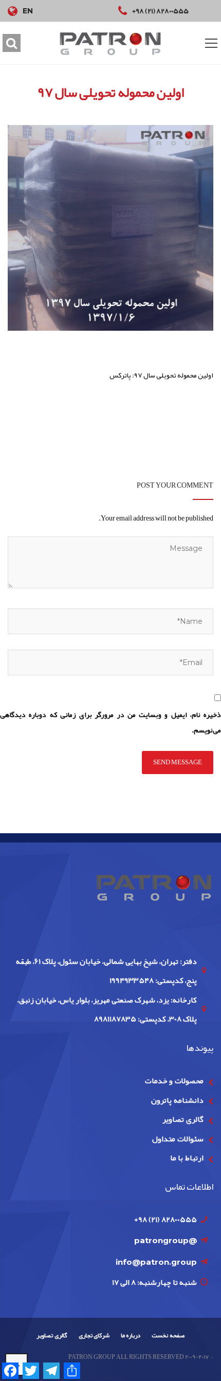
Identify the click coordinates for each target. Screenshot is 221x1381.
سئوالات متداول (177, 1138)
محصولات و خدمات (174, 1080)
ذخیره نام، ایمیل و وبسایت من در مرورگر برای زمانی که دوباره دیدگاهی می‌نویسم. (110, 722)
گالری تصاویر (182, 1119)
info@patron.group (156, 1262)
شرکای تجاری (94, 1335)
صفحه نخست (168, 1335)
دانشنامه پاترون (177, 1100)
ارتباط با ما (187, 1157)
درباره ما (130, 1335)
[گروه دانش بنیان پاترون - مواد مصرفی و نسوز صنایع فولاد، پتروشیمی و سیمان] (110, 43)
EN (28, 10)
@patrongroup (165, 1240)
